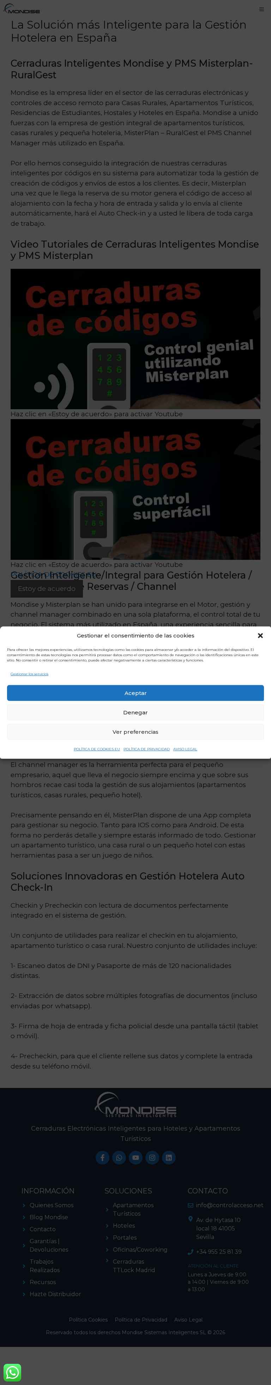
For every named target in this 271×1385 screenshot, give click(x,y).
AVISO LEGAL (185, 749)
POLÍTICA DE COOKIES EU (97, 749)
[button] (260, 635)
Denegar (135, 712)
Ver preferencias (135, 731)
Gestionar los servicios (29, 673)
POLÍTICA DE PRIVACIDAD (147, 749)
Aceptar (136, 692)
